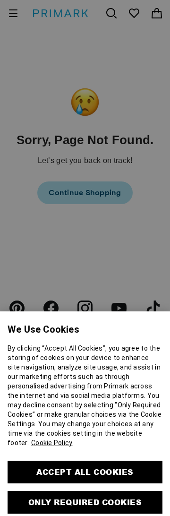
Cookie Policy (52, 423)
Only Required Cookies (85, 482)
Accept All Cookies (85, 452)
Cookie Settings (85, 505)
